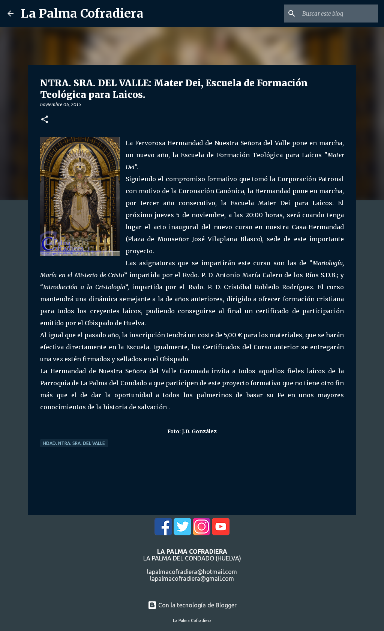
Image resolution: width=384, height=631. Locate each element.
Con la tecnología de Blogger (197, 605)
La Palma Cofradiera (82, 13)
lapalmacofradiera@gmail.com (192, 578)
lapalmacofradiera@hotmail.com (192, 571)
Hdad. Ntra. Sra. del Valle (74, 443)
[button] (44, 120)
